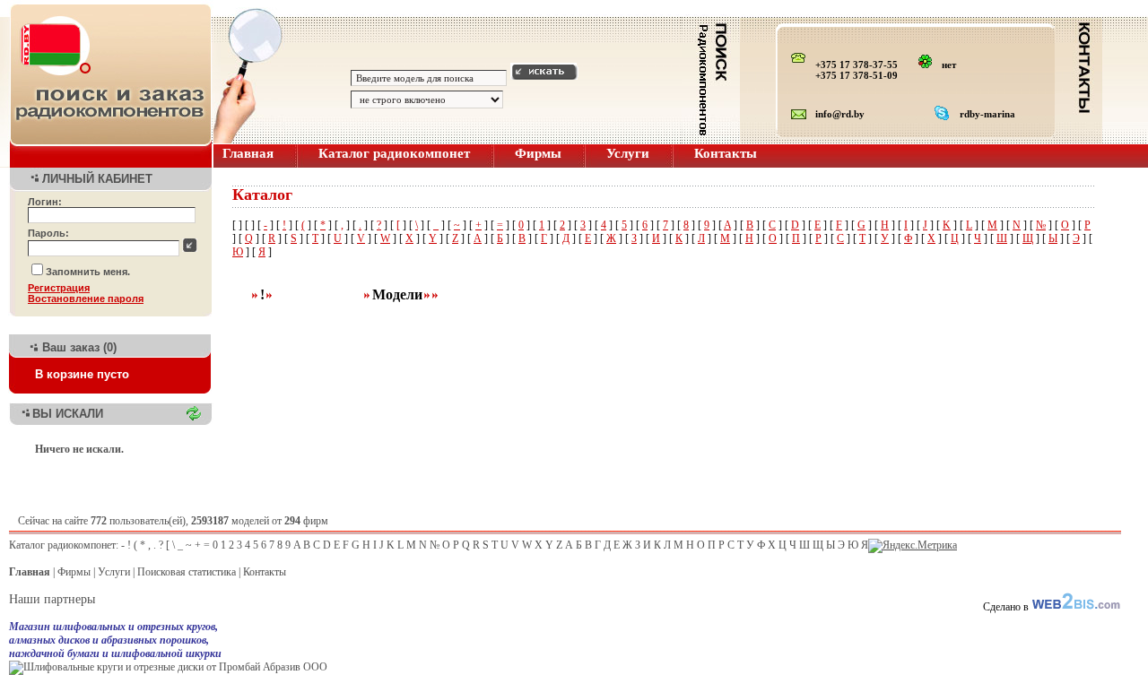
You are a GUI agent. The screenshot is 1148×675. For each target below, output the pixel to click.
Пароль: (48, 233)
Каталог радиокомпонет (394, 153)
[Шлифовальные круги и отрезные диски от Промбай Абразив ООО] (168, 667)
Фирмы (538, 153)
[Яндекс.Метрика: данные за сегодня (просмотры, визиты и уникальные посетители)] (912, 546)
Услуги (627, 153)
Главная (248, 153)
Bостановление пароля (86, 298)
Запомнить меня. (88, 271)
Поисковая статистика (186, 572)
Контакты (725, 153)
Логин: (45, 201)
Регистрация (59, 287)
